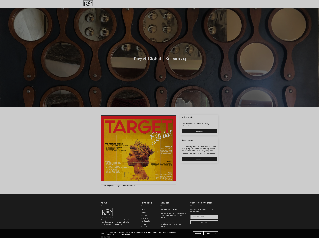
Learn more (211, 233)
